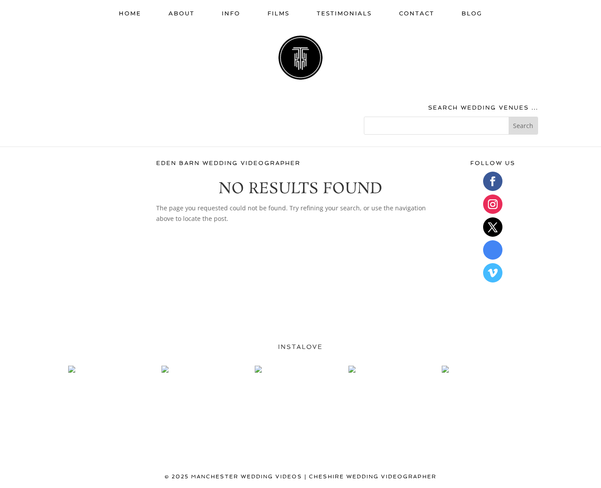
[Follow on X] (492, 227)
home (130, 13)
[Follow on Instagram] (492, 204)
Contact (416, 13)
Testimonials (344, 13)
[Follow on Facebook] (492, 181)
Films (279, 13)
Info (231, 13)
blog (472, 13)
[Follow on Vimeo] (492, 273)
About (181, 13)
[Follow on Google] (492, 250)
